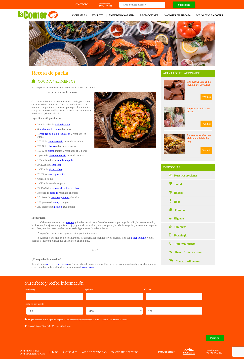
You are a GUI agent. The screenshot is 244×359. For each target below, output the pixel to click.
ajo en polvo (55, 169)
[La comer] (38, 18)
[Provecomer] (166, 352)
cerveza (50, 264)
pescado (54, 192)
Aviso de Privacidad (42, 326)
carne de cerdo (55, 141)
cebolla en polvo (65, 160)
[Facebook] (202, 5)
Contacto (81, 4)
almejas (57, 202)
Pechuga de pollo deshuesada (54, 133)
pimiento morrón (57, 155)
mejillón (57, 206)
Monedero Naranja (122, 15)
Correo (147, 289)
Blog (55, 352)
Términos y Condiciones (61, 326)
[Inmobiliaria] (188, 354)
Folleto (97, 15)
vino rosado (61, 264)
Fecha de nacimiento (34, 304)
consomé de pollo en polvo (64, 188)
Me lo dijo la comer (209, 15)
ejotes (51, 150)
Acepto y (49, 326)
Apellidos (88, 289)
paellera (70, 222)
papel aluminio (139, 237)
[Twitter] (208, 5)
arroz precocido (57, 174)
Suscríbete (184, 4)
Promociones (149, 15)
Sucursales (79, 15)
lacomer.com (87, 267)
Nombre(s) (30, 289)
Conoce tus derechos (124, 352)
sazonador (55, 164)
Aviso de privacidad (94, 352)
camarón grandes (60, 197)
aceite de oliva (62, 124)
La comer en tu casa (177, 15)
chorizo (52, 146)
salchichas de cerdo (49, 129)
